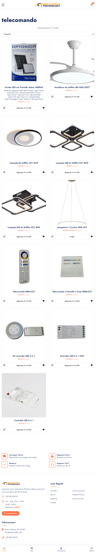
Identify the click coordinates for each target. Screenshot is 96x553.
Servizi (53, 494)
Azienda (53, 490)
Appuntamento (11, 513)
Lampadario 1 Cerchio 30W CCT (72, 227)
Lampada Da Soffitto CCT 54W (24, 163)
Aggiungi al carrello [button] (23, 108)
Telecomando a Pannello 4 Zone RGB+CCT (72, 291)
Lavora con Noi (78, 498)
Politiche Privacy (78, 494)
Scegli (72, 236)
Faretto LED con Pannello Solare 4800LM (24, 87)
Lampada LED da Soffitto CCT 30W (24, 227)
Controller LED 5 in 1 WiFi (72, 356)
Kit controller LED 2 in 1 (24, 356)
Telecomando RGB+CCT (24, 291)
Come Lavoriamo (78, 490)
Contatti (53, 502)
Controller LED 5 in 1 (24, 420)
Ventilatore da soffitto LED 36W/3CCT (72, 87)
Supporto (53, 498)
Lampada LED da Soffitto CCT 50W (72, 163)
